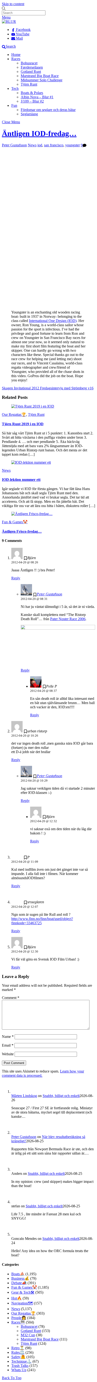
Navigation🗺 (22, 1303)
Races (15, 59)
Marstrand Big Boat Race (40, 76)
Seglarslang (29, 114)
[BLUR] (9, 22)
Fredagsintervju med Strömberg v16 (66, 388)
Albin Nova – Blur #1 (37, 97)
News (32, 145)
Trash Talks (19, 1366)
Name (8, 1037)
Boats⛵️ (17, 1274)
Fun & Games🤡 (15, 522)
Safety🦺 (18, 1357)
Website (8, 1054)
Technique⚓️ (21, 1361)
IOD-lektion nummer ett (21, 480)
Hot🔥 (16, 1298)
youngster (72, 145)
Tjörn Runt (29, 84)
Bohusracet (29, 63)
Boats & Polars (32, 93)
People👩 (18, 1318)
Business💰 (20, 1278)
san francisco (53, 145)
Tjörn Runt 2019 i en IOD (23, 424)
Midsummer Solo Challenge (41, 80)
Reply (15, 578)
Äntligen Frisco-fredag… (22, 531)
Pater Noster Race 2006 (67, 619)
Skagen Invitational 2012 (20, 388)
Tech (15, 89)
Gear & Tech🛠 (22, 1292)
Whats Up (18, 1370)
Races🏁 (18, 1322)
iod (39, 145)
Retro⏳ (17, 1348)
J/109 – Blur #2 (32, 101)
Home (15, 55)
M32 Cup (28, 1335)
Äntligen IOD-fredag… (39, 133)
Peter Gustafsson (14, 145)
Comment (10, 998)
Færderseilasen (32, 67)
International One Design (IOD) (53, 321)
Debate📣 (19, 1283)
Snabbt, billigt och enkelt (61, 1096)
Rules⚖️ (17, 1352)
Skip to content (13, 4)
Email (7, 1045)
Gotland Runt (31, 72)
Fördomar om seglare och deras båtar (48, 110)
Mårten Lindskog (24, 1096)
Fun (14, 105)
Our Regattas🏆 (14, 415)
